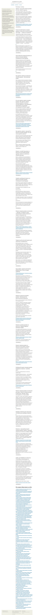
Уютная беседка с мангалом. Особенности (24, 604)
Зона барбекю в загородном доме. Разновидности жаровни (22, 606)
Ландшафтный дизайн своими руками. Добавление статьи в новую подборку (22, 540)
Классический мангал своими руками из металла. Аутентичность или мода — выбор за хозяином (24, 31)
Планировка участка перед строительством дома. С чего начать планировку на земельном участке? (23, 568)
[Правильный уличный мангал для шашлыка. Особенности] (24, 264)
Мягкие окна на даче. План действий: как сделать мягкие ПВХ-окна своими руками (23, 554)
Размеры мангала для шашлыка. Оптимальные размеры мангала (23, 412)
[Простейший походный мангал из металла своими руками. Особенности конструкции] (24, 71)
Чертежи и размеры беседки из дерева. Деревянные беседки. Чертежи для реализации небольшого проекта (23, 520)
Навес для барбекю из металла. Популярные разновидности (23, 458)
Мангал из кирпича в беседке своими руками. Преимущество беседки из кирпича (23, 490)
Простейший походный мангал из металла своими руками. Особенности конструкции (24, 57)
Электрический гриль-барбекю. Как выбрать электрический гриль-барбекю (23, 608)
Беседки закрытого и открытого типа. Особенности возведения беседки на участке (23, 580)
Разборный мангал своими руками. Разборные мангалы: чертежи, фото (24, 369)
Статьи (20, 4)
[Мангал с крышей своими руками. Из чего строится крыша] (24, 25)
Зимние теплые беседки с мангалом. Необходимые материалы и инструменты (22, 591)
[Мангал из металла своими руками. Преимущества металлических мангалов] (24, 319)
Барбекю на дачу (17, 1)
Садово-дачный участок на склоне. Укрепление (24, 506)
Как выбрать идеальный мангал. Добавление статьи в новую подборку (23, 270)
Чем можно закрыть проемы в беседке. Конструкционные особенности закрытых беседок (24, 544)
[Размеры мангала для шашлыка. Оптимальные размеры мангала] (24, 414)
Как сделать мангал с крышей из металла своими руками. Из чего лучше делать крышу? (23, 132)
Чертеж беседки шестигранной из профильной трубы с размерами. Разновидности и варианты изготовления (24, 492)
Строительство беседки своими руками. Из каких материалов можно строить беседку (23, 514)
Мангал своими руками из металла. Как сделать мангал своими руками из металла (22, 347)
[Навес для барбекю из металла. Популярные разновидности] (24, 482)
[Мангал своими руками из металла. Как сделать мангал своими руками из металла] (24, 362)
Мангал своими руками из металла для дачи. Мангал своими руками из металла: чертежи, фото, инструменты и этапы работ (24, 392)
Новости (16, 4)
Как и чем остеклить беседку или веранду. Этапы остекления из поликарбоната (23, 503)
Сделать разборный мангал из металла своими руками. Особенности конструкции (23, 180)
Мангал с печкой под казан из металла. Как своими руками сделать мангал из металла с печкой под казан (22, 153)
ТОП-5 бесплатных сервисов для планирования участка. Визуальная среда (22, 556)
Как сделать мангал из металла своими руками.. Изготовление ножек (23, 77)
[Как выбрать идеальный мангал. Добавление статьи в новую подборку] (24, 274)
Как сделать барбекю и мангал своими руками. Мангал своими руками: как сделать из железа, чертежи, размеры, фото (24, 602)
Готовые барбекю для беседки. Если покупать (24, 581)
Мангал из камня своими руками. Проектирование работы (22, 587)
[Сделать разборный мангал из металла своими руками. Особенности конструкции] (24, 206)
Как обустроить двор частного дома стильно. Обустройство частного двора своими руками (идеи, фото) (23, 558)
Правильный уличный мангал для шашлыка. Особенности (24, 241)
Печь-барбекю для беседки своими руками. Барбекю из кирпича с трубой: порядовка (23, 509)
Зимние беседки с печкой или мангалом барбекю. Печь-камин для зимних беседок (23, 593)
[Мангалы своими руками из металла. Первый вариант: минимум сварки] (24, 338)
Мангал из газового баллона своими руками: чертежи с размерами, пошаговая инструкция (23, 498)
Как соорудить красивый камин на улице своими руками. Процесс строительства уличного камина (24, 533)
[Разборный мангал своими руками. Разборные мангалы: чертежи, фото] (24, 386)
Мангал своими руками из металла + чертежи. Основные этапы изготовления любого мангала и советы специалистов (24, 213)
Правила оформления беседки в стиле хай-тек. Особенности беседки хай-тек (24, 599)
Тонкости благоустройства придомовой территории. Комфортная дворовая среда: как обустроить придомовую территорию (23, 527)
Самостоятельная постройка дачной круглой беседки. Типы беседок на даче (23, 518)
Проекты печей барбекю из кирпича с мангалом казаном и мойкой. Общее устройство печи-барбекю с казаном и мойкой (24, 530)
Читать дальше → (18, 52)
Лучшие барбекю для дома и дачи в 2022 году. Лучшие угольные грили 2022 (24, 505)
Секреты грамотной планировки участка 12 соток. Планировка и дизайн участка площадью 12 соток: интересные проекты (24, 547)
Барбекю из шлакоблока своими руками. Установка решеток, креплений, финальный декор (24, 501)
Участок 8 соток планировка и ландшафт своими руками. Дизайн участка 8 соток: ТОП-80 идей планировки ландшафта (23, 584)
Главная (12, 4)
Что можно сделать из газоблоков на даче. (23, 499)
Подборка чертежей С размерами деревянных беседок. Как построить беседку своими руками (24, 516)
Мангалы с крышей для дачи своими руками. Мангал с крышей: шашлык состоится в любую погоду (24, 430)
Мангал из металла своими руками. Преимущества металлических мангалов (22, 297)
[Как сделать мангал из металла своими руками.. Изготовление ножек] (24, 94)
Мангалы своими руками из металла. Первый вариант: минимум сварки (22, 326)
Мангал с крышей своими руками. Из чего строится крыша (24, 9)
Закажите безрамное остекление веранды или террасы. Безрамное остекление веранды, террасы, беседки (24, 523)
